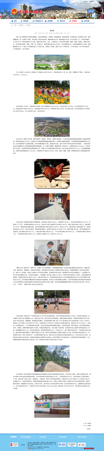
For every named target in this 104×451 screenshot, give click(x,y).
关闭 (89, 429)
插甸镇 (89, 423)
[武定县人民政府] (26, 3)
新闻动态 (25, 21)
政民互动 (62, 21)
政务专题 (86, 21)
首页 (15, 21)
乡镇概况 (28, 25)
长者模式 (85, 1)
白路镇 (89, 425)
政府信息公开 (39, 21)
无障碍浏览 (91, 1)
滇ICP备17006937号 (32, 447)
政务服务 (50, 21)
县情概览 (74, 21)
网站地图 (23, 444)
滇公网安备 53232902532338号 (36, 448)
